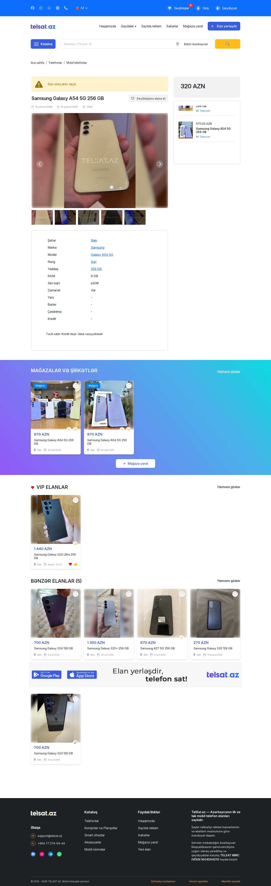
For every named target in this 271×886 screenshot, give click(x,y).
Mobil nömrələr (94, 849)
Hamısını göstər (228, 371)
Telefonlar (55, 62)
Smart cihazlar (94, 835)
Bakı (94, 240)
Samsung (97, 247)
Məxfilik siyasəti (231, 881)
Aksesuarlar (92, 842)
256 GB (96, 269)
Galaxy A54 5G (102, 255)
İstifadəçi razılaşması (163, 881)
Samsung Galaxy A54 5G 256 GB (68, 98)
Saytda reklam (151, 26)
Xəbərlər (172, 26)
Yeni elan (144, 849)
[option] (100, 160)
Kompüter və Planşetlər (100, 828)
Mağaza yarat (193, 26)
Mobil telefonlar (76, 62)
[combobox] (196, 44)
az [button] (82, 8)
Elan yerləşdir (227, 26)
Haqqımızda (107, 26)
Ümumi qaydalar (198, 881)
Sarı (93, 262)
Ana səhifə (37, 62)
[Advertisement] (207, 192)
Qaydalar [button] (127, 26)
